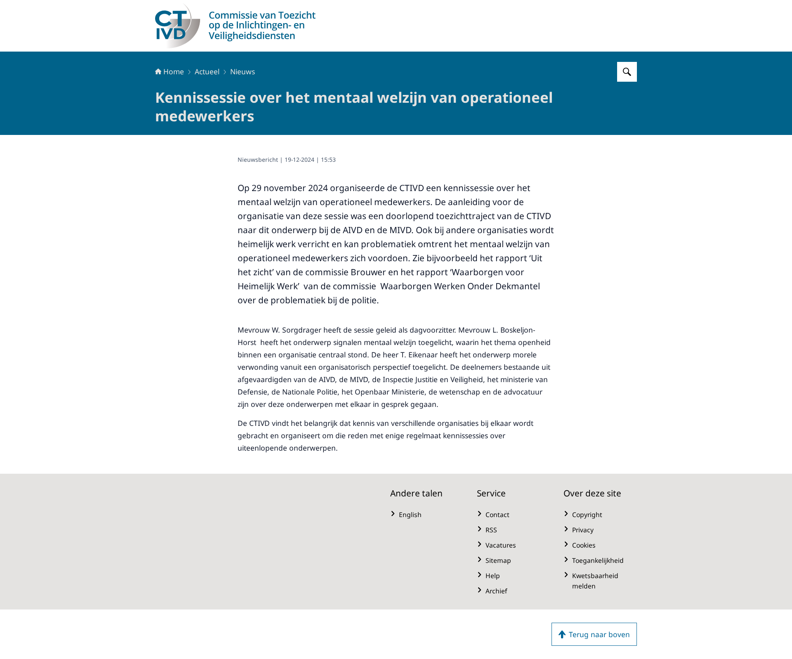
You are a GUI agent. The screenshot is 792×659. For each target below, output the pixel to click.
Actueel (207, 71)
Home (173, 71)
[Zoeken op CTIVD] (627, 72)
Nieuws (242, 71)
